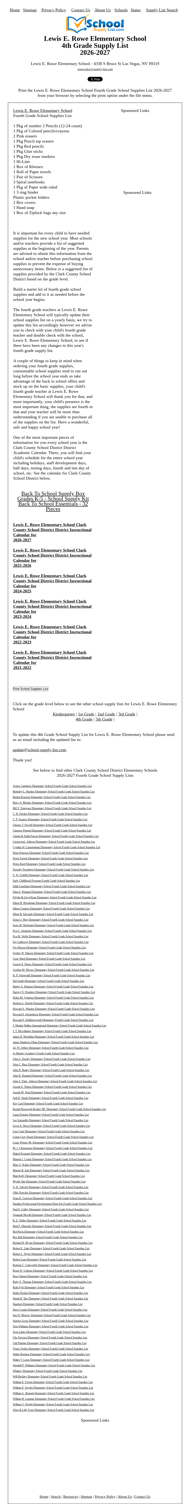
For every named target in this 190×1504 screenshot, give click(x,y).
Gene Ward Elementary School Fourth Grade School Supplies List (49, 958)
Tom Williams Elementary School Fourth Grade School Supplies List (50, 1326)
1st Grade (86, 714)
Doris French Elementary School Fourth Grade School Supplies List (50, 858)
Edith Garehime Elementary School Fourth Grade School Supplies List (51, 886)
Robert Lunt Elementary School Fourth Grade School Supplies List (49, 1259)
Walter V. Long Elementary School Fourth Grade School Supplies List (51, 1359)
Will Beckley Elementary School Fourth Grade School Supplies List (50, 1376)
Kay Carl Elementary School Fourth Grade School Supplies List (48, 1103)
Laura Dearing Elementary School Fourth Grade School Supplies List (51, 1114)
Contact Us (80, 10)
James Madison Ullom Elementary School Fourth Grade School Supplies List (55, 1042)
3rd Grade (126, 714)
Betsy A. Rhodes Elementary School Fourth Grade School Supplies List (52, 802)
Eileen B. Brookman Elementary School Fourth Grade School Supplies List (54, 903)
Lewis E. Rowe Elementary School (42, 110)
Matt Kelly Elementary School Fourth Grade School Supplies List (49, 1176)
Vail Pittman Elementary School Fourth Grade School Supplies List (49, 1343)
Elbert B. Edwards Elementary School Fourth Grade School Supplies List (53, 914)
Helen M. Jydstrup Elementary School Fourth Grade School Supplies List (53, 997)
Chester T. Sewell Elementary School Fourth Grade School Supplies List (52, 825)
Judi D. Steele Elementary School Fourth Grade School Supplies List (50, 1098)
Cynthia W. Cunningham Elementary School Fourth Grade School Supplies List (56, 847)
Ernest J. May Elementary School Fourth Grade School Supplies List (50, 919)
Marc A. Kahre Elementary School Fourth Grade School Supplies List (51, 1164)
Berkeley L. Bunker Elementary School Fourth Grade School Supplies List (54, 791)
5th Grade (104, 719)
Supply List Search (162, 10)
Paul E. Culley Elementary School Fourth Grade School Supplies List (51, 1209)
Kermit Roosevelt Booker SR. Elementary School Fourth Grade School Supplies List (59, 1109)
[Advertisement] (132, 145)
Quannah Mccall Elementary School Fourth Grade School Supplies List (52, 1215)
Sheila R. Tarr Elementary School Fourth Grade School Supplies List (50, 1298)
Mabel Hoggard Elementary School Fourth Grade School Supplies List (51, 1153)
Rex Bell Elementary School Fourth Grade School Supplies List (47, 1237)
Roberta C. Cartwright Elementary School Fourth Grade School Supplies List (55, 1265)
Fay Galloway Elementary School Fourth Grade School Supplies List (51, 942)
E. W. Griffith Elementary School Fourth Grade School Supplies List (50, 875)
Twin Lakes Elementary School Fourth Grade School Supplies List (49, 1332)
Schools (121, 10)
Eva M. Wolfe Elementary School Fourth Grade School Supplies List (50, 936)
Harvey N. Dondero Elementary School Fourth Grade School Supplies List (54, 992)
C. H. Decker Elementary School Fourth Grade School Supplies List (50, 813)
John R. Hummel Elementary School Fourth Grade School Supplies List (52, 1075)
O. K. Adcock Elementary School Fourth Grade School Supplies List (50, 1187)
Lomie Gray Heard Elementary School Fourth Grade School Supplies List (53, 1137)
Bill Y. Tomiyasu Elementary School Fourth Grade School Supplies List (52, 808)
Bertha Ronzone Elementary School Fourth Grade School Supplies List (52, 797)
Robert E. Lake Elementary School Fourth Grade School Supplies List (51, 1248)
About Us (103, 10)
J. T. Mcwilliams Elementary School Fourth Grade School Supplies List (52, 1031)
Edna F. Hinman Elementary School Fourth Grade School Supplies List (52, 891)
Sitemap (30, 10)
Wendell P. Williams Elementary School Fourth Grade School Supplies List (54, 1365)
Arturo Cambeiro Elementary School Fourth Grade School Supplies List (52, 786)
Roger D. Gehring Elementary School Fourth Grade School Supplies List (53, 1270)
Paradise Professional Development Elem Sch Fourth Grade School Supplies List (57, 1203)
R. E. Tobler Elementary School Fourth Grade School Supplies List (49, 1220)
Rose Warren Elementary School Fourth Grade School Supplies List (50, 1276)
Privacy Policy (53, 10)
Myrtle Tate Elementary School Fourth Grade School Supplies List (49, 1181)
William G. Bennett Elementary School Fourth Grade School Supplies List (53, 1393)
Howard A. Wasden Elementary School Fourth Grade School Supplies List (54, 1008)
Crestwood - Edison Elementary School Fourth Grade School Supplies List (54, 841)
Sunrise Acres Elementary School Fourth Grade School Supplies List (50, 1320)
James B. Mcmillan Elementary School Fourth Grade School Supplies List (53, 1036)
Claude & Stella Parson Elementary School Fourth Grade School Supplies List (55, 836)
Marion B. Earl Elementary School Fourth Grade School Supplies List (51, 1170)
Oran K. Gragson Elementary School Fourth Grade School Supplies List (52, 1198)
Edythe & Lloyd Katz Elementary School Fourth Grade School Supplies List (54, 897)
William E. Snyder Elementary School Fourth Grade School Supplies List (53, 1387)
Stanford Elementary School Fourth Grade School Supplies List (47, 1304)
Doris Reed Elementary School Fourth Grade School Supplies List (49, 864)
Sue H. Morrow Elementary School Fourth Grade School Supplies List (52, 1315)
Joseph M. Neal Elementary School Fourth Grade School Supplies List (51, 1092)
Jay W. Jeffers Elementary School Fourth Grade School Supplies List (51, 1047)
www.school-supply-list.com (95, 69)
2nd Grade (106, 714)
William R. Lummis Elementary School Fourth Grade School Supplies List (54, 1398)
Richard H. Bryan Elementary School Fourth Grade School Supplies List (52, 1242)
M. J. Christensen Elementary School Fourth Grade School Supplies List (52, 1148)
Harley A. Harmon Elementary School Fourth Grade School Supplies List (53, 986)
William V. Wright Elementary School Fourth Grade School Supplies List (53, 1404)
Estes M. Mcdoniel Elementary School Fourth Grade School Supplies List (53, 925)
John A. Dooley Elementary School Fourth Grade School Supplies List (51, 1059)
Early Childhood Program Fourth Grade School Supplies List (46, 880)
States (136, 10)
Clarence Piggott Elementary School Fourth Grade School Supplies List (52, 830)
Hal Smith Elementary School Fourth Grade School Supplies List (48, 981)
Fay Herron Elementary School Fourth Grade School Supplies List (49, 947)
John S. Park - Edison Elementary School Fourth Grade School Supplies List (55, 1081)
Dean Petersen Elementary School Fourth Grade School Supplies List (51, 852)
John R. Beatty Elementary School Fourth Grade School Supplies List (51, 1070)
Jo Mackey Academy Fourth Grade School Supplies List (44, 1053)
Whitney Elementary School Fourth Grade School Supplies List (47, 1371)
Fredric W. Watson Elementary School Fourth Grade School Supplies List (53, 953)
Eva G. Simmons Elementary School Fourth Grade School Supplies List (52, 930)
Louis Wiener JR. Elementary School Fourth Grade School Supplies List (52, 1142)
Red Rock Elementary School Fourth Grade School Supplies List (48, 1231)
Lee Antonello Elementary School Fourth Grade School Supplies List (50, 1120)
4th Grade (84, 719)
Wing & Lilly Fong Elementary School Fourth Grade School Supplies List (53, 1410)
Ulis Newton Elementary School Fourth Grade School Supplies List (50, 1337)
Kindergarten (64, 714)
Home (15, 10)
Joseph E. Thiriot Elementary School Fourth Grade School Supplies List (52, 1086)
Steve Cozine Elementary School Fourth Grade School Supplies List (50, 1309)
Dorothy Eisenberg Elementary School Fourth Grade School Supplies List (53, 869)
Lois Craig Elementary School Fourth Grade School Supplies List (49, 1131)
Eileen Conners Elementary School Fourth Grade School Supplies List (51, 908)
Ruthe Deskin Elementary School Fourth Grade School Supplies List (50, 1293)
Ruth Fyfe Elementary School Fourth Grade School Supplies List (48, 1287)
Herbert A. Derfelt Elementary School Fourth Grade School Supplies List (53, 1003)
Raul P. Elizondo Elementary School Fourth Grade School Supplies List (52, 1226)
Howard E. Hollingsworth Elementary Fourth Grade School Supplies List (53, 1020)
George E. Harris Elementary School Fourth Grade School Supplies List (52, 964)
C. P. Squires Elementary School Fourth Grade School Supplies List (50, 819)
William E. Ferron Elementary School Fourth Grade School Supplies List (53, 1382)
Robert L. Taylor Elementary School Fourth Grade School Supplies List (52, 1254)
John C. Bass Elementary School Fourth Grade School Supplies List (50, 1064)
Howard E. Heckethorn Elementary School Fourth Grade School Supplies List (55, 1014)
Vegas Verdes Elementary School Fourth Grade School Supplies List (50, 1348)
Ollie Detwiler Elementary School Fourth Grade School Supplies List (51, 1192)
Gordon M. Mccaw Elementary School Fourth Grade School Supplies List (53, 969)
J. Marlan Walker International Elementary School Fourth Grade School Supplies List (59, 1025)
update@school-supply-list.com (39, 749)
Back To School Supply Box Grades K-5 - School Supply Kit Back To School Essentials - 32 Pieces (53, 501)
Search (56, 1496)
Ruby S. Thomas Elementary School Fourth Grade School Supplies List (52, 1281)
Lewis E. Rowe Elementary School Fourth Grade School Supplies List (51, 1125)
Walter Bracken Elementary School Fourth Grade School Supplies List (51, 1354)
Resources (70, 1496)
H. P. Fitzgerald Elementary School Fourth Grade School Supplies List (51, 975)
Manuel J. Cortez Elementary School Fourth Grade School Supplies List (52, 1159)
